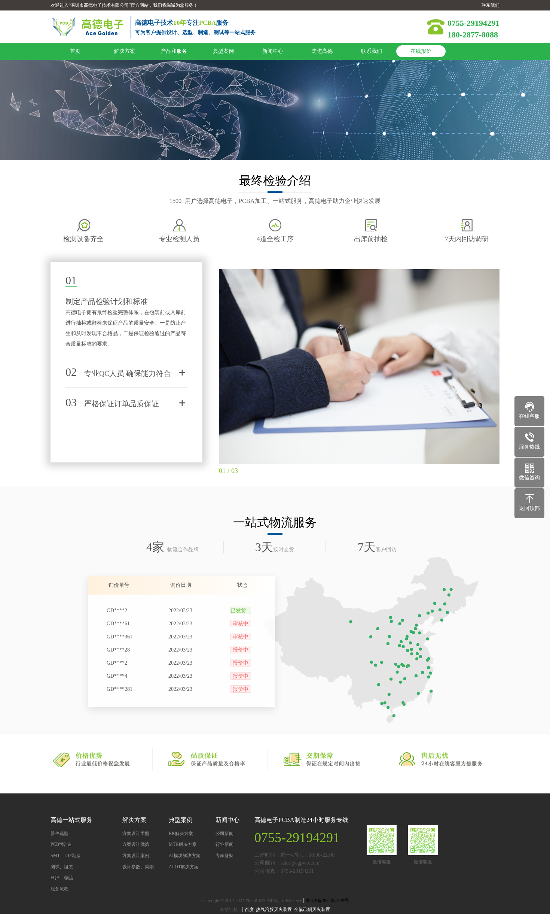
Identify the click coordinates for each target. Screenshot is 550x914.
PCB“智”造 (61, 844)
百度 (249, 909)
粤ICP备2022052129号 (327, 900)
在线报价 (420, 51)
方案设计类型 (135, 833)
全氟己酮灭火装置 (312, 909)
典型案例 (223, 51)
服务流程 (59, 889)
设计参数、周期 (138, 866)
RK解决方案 (181, 833)
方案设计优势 (135, 844)
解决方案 (124, 51)
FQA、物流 (62, 877)
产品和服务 (174, 51)
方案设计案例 (135, 855)
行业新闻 (224, 844)
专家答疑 (224, 855)
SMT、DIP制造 (66, 855)
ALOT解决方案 (184, 866)
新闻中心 (272, 51)
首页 (75, 51)
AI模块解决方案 (185, 855)
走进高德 (322, 51)
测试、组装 (62, 866)
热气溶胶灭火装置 (274, 909)
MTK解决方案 (183, 844)
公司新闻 (224, 833)
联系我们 (490, 5)
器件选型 (59, 833)
